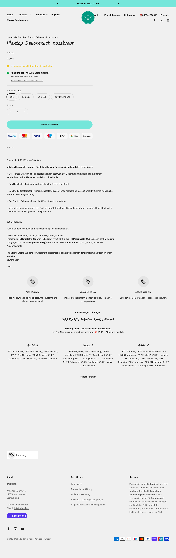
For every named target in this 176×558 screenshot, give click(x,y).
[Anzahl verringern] (11, 111)
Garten (10, 14)
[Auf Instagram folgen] (15, 529)
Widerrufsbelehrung (80, 494)
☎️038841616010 (148, 15)
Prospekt (164, 15)
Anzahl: (10, 105)
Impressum (76, 484)
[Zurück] (57, 3)
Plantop (10, 52)
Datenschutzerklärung (81, 489)
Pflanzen (23, 14)
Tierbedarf (39, 14)
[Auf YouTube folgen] (22, 529)
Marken (97, 15)
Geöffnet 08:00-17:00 (88, 3)
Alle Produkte (19, 37)
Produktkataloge (112, 15)
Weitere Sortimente (16, 20)
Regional (55, 14)
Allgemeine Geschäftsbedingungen (88, 504)
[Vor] (118, 3)
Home (9, 37)
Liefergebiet (130, 15)
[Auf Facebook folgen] (8, 529)
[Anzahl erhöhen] (24, 111)
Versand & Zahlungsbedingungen (87, 499)
